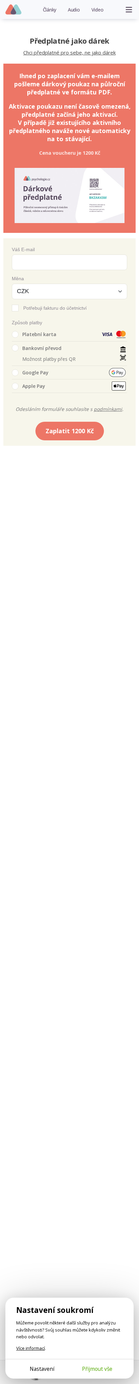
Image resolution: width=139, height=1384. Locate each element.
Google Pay (35, 372)
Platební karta (39, 334)
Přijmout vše (97, 1368)
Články (50, 9)
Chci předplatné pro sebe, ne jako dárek (69, 52)
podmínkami (108, 409)
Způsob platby (27, 322)
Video (97, 9)
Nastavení (42, 1368)
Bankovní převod (41, 348)
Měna (18, 278)
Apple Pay (33, 386)
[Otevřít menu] (129, 9)
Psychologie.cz (13, 10)
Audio (74, 9)
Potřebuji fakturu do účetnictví (55, 308)
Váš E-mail (23, 249)
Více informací (30, 1348)
